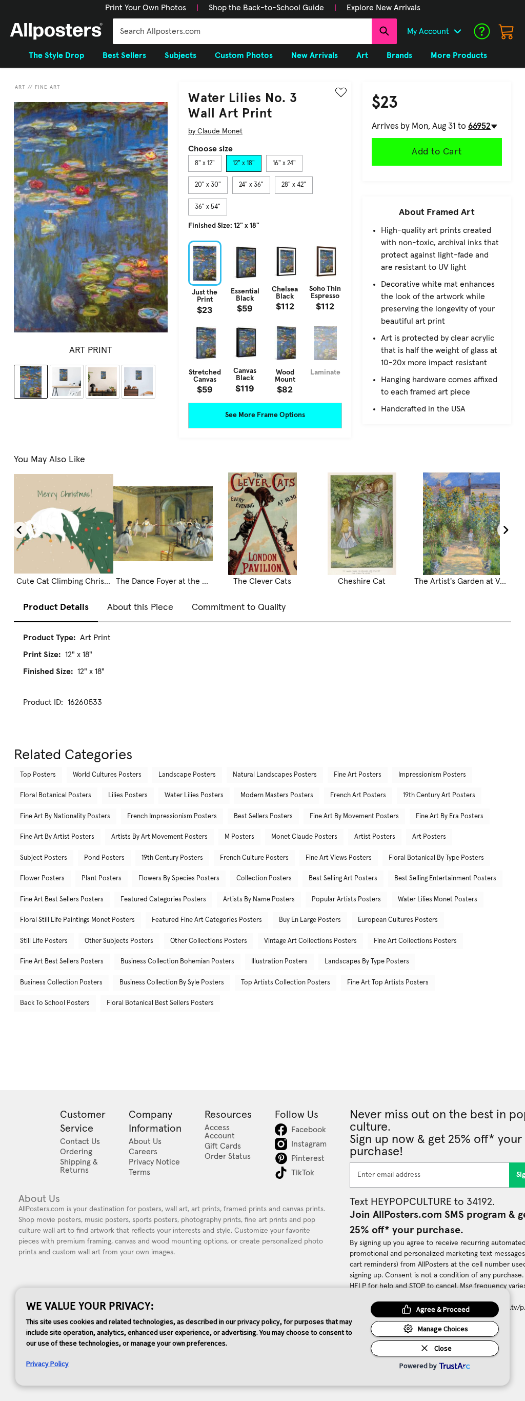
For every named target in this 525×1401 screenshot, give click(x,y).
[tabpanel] (265, 317)
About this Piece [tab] (140, 607)
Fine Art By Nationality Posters (65, 816)
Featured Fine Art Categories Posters (207, 920)
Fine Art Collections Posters (415, 941)
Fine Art (47, 87)
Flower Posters (42, 878)
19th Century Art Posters (439, 795)
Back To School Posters (55, 1003)
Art (20, 87)
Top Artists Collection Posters (285, 982)
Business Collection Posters (61, 982)
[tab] (204, 163)
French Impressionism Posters (172, 816)
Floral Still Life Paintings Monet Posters (77, 920)
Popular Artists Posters (346, 899)
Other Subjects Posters (119, 941)
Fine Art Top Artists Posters (388, 982)
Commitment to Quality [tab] (239, 607)
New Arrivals (314, 55)
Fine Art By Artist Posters (57, 837)
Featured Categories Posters (163, 899)
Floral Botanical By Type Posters (436, 858)
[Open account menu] (457, 31)
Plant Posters (102, 878)
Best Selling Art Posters (343, 878)
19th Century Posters (172, 858)
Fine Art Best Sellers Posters (62, 899)
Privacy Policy (47, 1363)
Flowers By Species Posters (178, 878)
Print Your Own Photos (145, 8)
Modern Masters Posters (276, 795)
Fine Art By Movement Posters (354, 816)
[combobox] (242, 31)
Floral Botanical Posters (55, 795)
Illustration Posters (279, 961)
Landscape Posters (187, 775)
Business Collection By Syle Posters (171, 982)
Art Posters (429, 837)
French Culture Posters (254, 858)
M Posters (239, 837)
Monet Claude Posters (304, 837)
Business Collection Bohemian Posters (177, 961)
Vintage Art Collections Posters (310, 941)
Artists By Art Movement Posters (159, 837)
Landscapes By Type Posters (367, 961)
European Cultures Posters (398, 920)
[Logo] (56, 31)
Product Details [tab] (56, 607)
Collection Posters (264, 878)
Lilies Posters (128, 795)
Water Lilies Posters (194, 795)
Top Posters (38, 775)
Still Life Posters (44, 941)
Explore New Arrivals (383, 8)
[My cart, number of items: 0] (506, 31)
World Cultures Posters (107, 775)
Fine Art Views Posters (339, 858)
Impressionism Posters (432, 775)
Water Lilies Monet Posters (437, 899)
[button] (145, 8)
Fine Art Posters (357, 775)
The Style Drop (56, 55)
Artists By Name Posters (259, 899)
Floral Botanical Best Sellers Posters (160, 1003)
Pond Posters (104, 858)
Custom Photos (244, 55)
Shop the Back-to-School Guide (266, 8)
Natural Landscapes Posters (275, 775)
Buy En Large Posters (310, 920)
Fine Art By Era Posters (449, 816)
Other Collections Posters (208, 941)
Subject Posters (43, 858)
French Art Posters (358, 795)
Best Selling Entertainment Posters (445, 878)
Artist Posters (374, 837)
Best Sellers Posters (263, 816)
